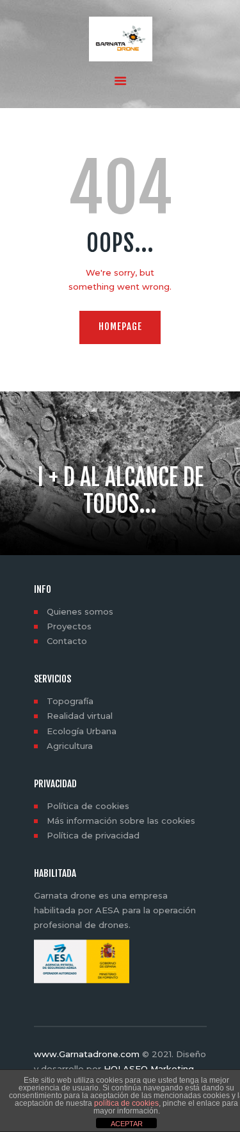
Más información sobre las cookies (121, 820)
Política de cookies (88, 806)
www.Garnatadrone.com (87, 1054)
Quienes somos (80, 611)
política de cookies (126, 1103)
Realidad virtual (80, 716)
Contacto (67, 641)
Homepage (120, 326)
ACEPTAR (127, 1124)
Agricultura (70, 746)
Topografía (70, 701)
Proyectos (69, 626)
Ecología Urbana (81, 731)
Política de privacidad (93, 835)
